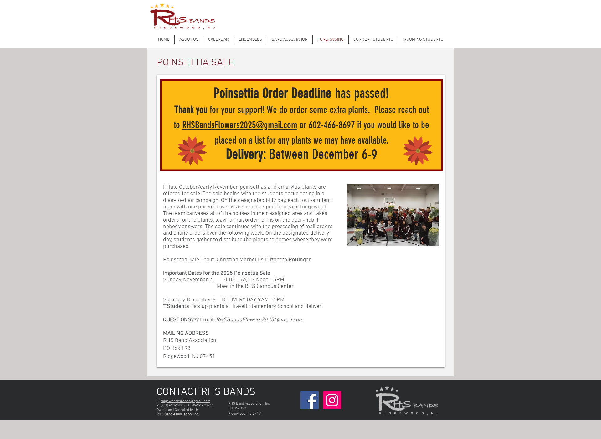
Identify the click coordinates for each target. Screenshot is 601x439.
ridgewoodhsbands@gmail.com (185, 401)
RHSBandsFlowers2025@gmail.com (239, 125)
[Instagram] (332, 400)
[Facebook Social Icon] (309, 400)
